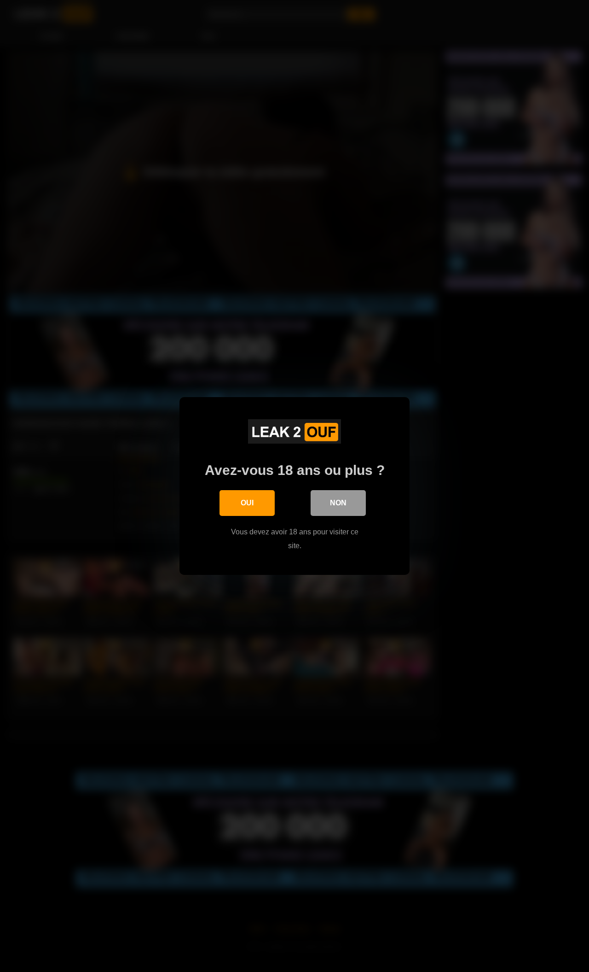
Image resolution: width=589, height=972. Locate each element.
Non (338, 503)
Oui (247, 503)
